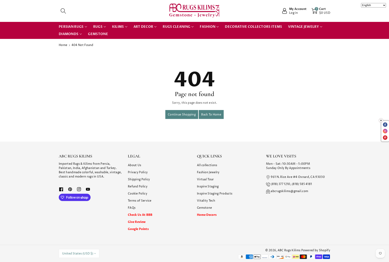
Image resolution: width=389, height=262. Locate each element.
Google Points (138, 229)
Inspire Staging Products (214, 194)
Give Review (136, 222)
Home (63, 45)
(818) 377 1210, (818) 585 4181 (291, 184)
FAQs (132, 208)
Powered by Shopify (315, 250)
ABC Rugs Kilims (289, 250)
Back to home (211, 115)
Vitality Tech (206, 201)
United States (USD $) (77, 254)
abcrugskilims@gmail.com (289, 191)
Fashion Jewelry (208, 172)
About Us (134, 165)
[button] (63, 10)
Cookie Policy (137, 194)
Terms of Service (140, 201)
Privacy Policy (138, 172)
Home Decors (207, 215)
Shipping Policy (139, 179)
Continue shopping (182, 115)
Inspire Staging (208, 186)
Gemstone (204, 208)
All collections (207, 165)
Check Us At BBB (140, 215)
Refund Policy (137, 186)
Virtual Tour (205, 179)
